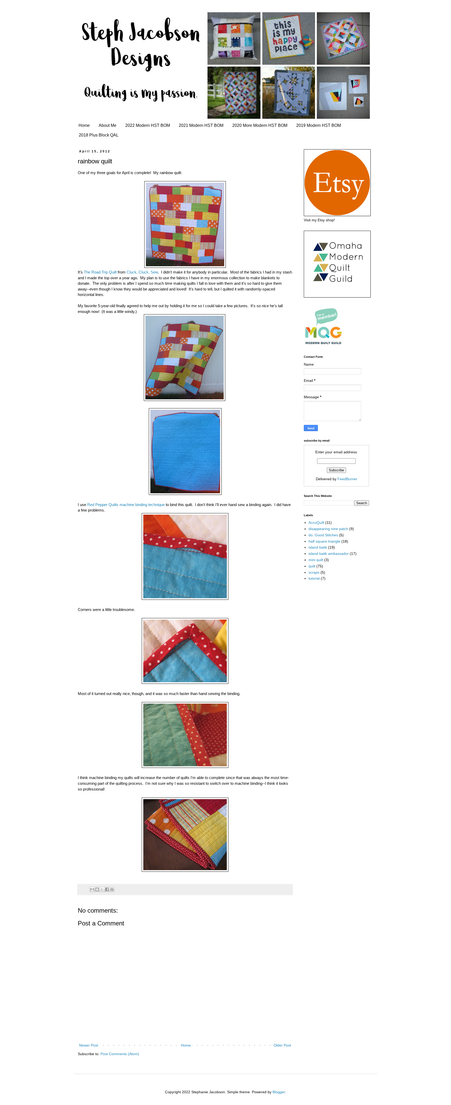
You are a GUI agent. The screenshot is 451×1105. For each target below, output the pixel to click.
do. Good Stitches (323, 535)
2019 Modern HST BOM (318, 125)
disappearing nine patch (328, 529)
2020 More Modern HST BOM (259, 125)
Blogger (278, 1092)
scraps (313, 572)
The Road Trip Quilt (100, 272)
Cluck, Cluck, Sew (142, 272)
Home (84, 125)
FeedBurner (347, 479)
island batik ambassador (328, 553)
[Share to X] (102, 889)
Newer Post (88, 1045)
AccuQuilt (316, 522)
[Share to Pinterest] (112, 889)
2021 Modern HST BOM (201, 125)
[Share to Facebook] (107, 889)
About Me (107, 125)
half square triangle (324, 541)
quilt (311, 566)
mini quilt (315, 560)
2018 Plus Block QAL (98, 135)
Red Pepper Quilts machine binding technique (126, 504)
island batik (317, 547)
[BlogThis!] (97, 889)
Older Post (282, 1045)
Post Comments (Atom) (119, 1054)
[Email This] (92, 889)
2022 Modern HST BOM (147, 125)
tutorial (314, 578)
